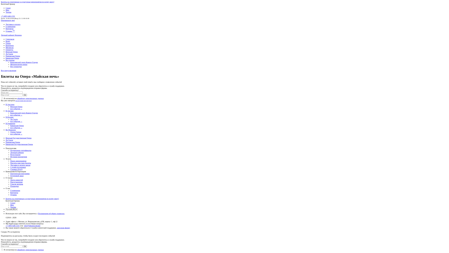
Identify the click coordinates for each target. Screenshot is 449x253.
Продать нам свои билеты (20, 163)
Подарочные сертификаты (20, 150)
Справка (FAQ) (16, 169)
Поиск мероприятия (18, 161)
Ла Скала (9, 54)
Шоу (7, 10)
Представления (16, 182)
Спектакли (10, 39)
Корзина (18, 35)
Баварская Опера (12, 58)
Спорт (8, 8)
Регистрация (15, 155)
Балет (8, 41)
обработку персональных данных (30, 98)
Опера (8, 43)
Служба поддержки (18, 167)
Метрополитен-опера (18, 64)
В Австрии (10, 105)
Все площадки (16, 67)
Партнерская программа (20, 174)
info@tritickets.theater (32, 226)
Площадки (14, 186)
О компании (10, 27)
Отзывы (10, 31)
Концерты (10, 46)
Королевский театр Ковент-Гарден (24, 62)
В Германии (10, 124)
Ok (25, 95)
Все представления (8, 71)
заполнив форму (63, 228)
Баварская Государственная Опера (19, 144)
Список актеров (16, 184)
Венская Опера (12, 52)
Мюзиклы (10, 48)
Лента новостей (16, 180)
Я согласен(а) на (23, 98)
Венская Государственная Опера (18, 138)
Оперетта (9, 50)
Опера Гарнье (15, 132)
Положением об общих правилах (51, 214)
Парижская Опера (13, 56)
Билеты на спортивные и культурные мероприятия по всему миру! (27, 2)
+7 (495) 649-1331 (13, 226)
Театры (8, 12)
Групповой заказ (17, 176)
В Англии (10, 111)
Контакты (9, 29)
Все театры (10, 60)
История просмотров (18, 157)
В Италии (9, 117)
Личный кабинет (8, 35)
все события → (16, 109)
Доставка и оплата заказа (20, 165)
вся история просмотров (23, 101)
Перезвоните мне (8, 20)
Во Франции (11, 130)
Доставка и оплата (13, 24)
